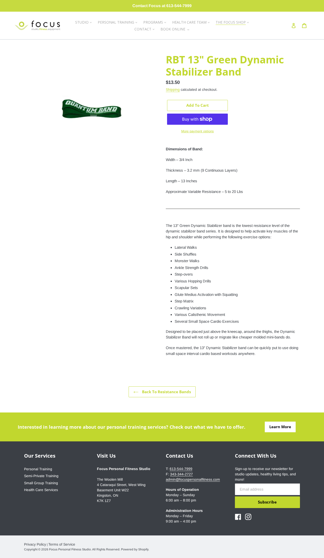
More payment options (197, 131)
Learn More (280, 426)
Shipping (173, 89)
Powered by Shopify (134, 549)
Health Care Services (41, 490)
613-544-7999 (181, 469)
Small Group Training (41, 483)
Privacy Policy (35, 544)
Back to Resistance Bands (166, 391)
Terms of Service (61, 544)
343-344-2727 (181, 474)
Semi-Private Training (41, 476)
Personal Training (38, 469)
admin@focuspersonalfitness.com (193, 479)
